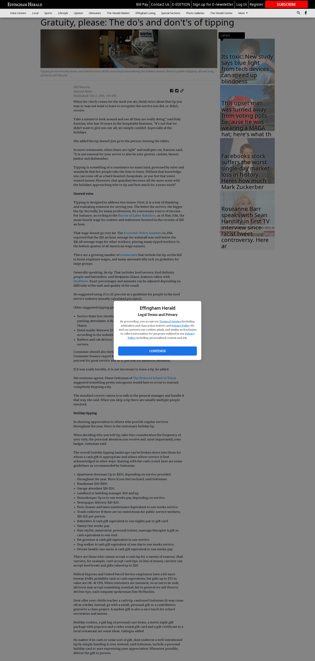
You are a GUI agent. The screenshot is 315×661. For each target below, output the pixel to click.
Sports (48, 13)
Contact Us (160, 4)
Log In (241, 4)
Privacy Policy (180, 325)
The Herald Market (118, 13)
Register (256, 4)
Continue (157, 351)
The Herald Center (221, 13)
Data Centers (18, 13)
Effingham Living (145, 13)
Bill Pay (142, 4)
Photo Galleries (195, 13)
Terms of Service (170, 321)
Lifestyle (63, 13)
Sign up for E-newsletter (213, 4)
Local (35, 13)
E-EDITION (181, 4)
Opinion (78, 13)
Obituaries (95, 13)
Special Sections (170, 13)
